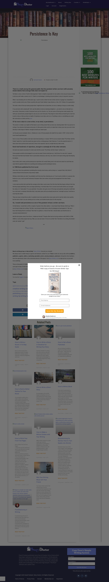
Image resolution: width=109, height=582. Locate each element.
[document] (54, 291)
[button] (79, 265)
